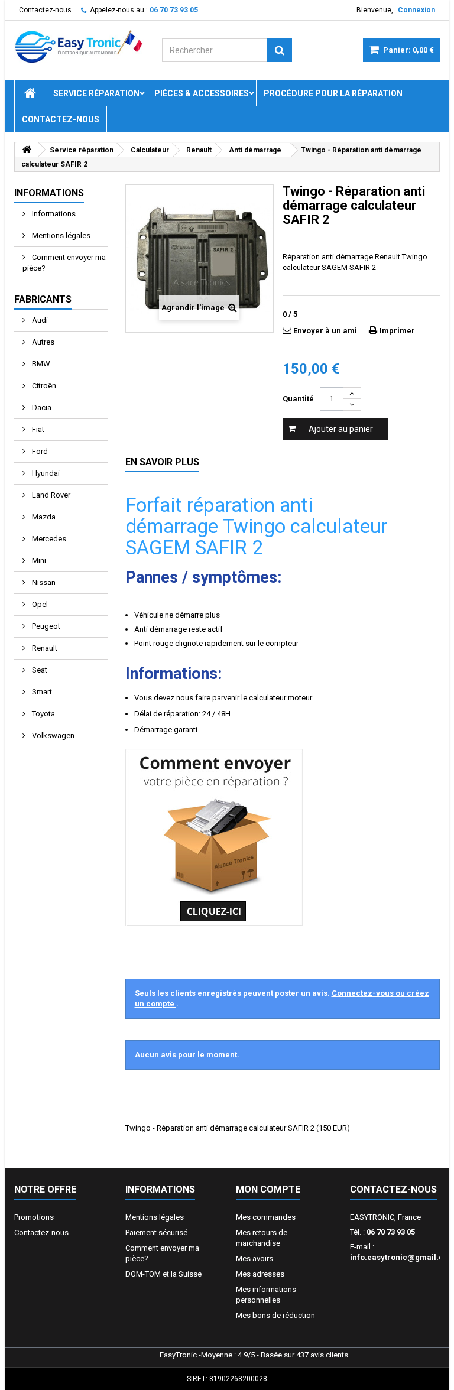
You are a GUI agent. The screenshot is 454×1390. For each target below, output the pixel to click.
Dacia (40, 407)
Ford (39, 451)
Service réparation (96, 93)
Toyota (42, 713)
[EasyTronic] (79, 47)
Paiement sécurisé (156, 1232)
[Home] (30, 93)
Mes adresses (260, 1273)
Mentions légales (60, 235)
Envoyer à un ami (325, 330)
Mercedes (48, 538)
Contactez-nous (45, 10)
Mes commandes (266, 1217)
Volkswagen (52, 735)
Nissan (43, 582)
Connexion (416, 10)
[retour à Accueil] (26, 149)
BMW (40, 363)
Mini (38, 560)
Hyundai (45, 473)
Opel (39, 604)
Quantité (298, 398)
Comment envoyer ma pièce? (64, 262)
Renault (43, 648)
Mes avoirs (254, 1258)
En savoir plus (162, 461)
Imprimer (397, 330)
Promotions (34, 1217)
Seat (38, 669)
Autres (42, 341)
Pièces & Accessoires (201, 93)
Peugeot (45, 626)
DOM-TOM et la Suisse (163, 1273)
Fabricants (43, 299)
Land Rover (50, 495)
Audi (39, 320)
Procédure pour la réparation (333, 93)
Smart (41, 691)
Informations (49, 193)
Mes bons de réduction (275, 1315)
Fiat (37, 429)
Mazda (43, 516)
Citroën (43, 385)
